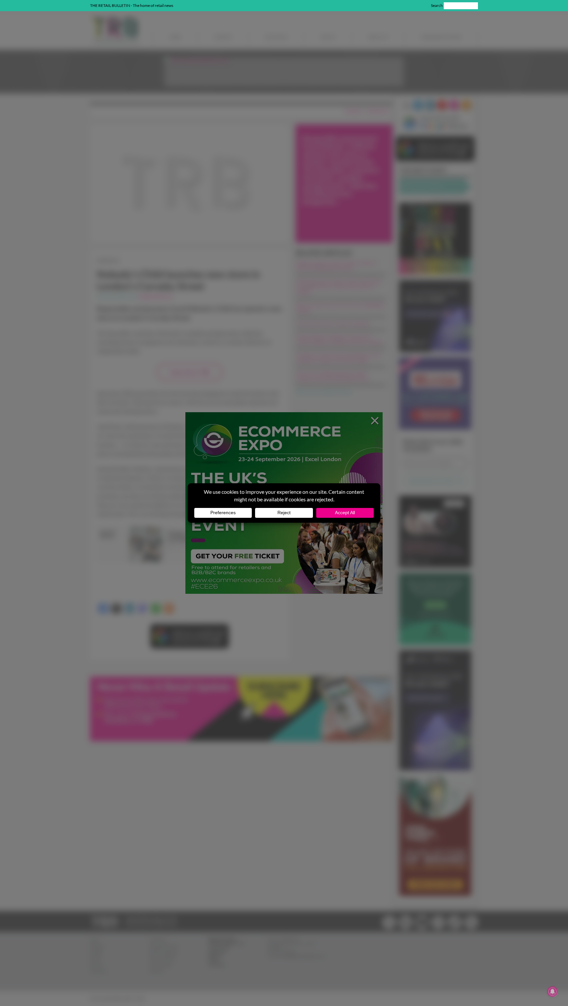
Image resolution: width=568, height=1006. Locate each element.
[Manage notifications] (552, 991)
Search (437, 5)
